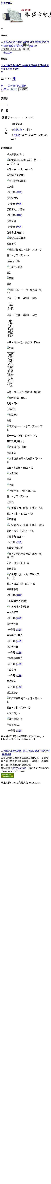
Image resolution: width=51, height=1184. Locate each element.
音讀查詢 (32, 65)
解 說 (5, 85)
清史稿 (16, 135)
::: (2, 42)
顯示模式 (8, 45)
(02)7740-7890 (19, 768)
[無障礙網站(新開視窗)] (7, 777)
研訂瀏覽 (21, 85)
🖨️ (12, 89)
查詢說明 (7, 53)
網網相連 (6, 754)
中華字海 (17, 129)
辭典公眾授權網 (31, 751)
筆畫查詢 (14, 65)
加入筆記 (23, 89)
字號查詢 (41, 65)
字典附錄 (36, 42)
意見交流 (45, 751)
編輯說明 (27, 42)
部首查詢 (5, 65)
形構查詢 (23, 65)
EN (35, 45)
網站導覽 (18, 45)
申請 (19, 192)
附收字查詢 (13, 69)
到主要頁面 (6, 3)
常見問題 (17, 42)
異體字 (13, 85)
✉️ (15, 89)
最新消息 (7, 42)
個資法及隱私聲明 (12, 751)
